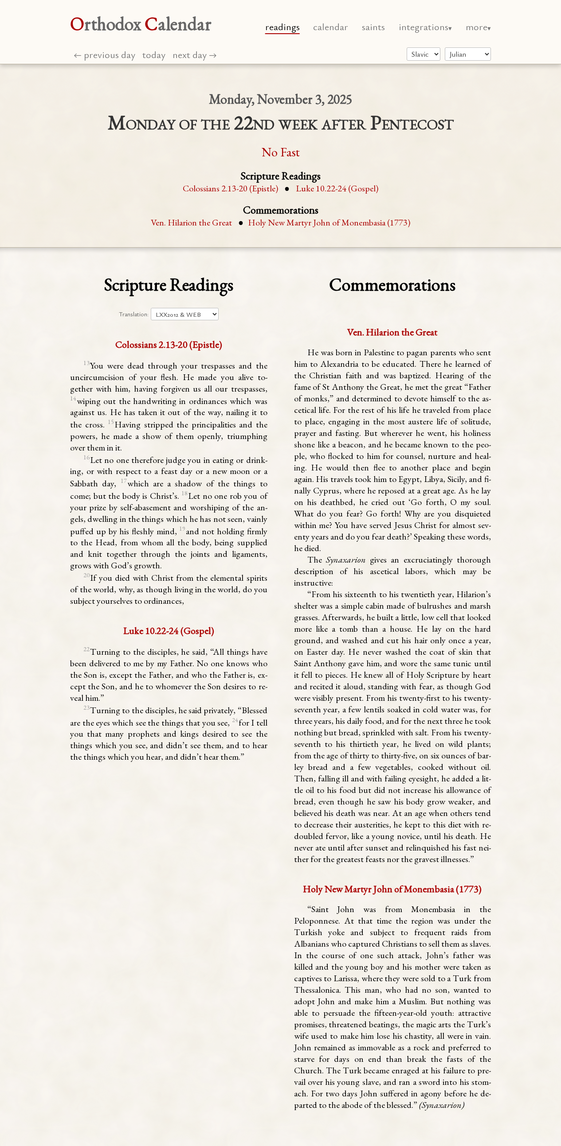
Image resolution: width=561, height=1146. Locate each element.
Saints (373, 26)
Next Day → (195, 54)
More (476, 26)
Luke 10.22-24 (337, 188)
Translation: (134, 314)
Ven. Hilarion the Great (191, 222)
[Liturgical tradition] (423, 54)
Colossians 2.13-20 (230, 188)
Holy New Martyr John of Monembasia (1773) (329, 222)
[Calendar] (468, 54)
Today (153, 54)
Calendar (330, 26)
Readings (282, 26)
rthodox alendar (141, 24)
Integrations (423, 26)
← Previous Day (104, 54)
